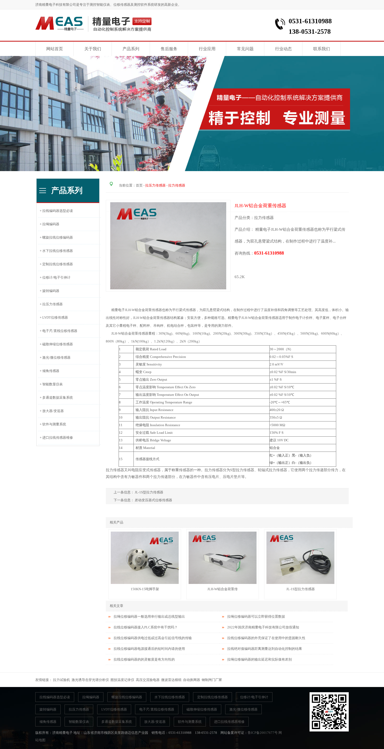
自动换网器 (191, 680)
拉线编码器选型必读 (54, 697)
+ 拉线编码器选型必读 (55, 211)
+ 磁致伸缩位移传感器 (55, 344)
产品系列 (131, 49)
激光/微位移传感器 (243, 709)
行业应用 (207, 49)
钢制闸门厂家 (212, 680)
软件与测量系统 (190, 722)
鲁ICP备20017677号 (263, 733)
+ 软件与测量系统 (52, 424)
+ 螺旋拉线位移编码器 (55, 237)
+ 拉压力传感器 (50, 304)
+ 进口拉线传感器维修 (55, 438)
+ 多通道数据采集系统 (55, 397)
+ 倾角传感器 (48, 371)
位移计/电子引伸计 (254, 697)
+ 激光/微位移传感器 (54, 357)
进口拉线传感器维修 (229, 722)
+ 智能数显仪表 (50, 384)
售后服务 (169, 49)
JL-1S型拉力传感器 (149, 492)
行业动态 (283, 49)
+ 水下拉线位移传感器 (55, 251)
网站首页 (54, 49)
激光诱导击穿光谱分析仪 (90, 680)
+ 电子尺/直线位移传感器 (57, 331)
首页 (139, 185)
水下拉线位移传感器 (169, 697)
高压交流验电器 (148, 680)
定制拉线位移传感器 (212, 697)
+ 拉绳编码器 (48, 224)
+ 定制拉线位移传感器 (55, 264)
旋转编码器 (47, 709)
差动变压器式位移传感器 (153, 500)
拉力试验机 (61, 680)
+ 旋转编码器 (48, 291)
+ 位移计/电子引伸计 (54, 277)
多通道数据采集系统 (116, 722)
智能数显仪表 (79, 722)
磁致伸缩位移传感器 (202, 709)
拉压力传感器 (79, 709)
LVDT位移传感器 (114, 709)
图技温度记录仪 (122, 680)
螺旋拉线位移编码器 (127, 697)
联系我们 (321, 49)
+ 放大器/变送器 (51, 411)
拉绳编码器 (90, 697)
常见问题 (245, 49)
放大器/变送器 (155, 722)
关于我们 (92, 49)
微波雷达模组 (171, 680)
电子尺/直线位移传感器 (156, 709)
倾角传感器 (47, 722)
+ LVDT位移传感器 (53, 317)
